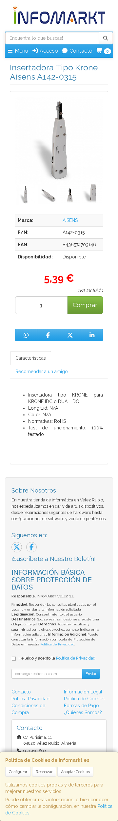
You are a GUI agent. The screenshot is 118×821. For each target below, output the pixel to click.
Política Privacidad (30, 698)
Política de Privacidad (57, 644)
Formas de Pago (81, 705)
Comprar (85, 305)
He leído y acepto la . (57, 658)
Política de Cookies (84, 698)
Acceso (48, 51)
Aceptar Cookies (75, 771)
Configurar (18, 771)
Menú (20, 51)
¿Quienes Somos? (83, 712)
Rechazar (44, 771)
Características (30, 358)
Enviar (91, 673)
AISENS (70, 220)
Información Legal (83, 691)
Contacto (80, 51)
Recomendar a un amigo (41, 371)
